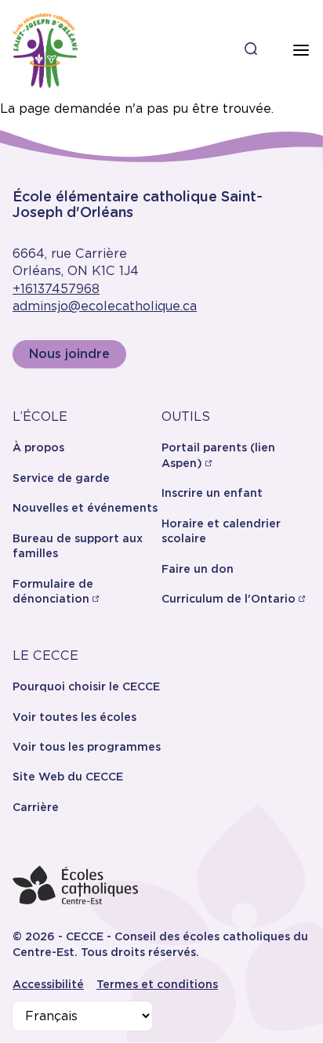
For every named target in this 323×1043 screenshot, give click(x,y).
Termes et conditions (157, 984)
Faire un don (198, 569)
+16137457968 (56, 288)
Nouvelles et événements (85, 508)
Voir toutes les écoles (74, 717)
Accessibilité (48, 984)
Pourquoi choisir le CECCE (86, 686)
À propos (38, 447)
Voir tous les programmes (87, 747)
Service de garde (61, 478)
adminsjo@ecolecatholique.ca (105, 306)
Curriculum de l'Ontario (229, 598)
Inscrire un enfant (212, 493)
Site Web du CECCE (68, 776)
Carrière (36, 807)
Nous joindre (69, 353)
